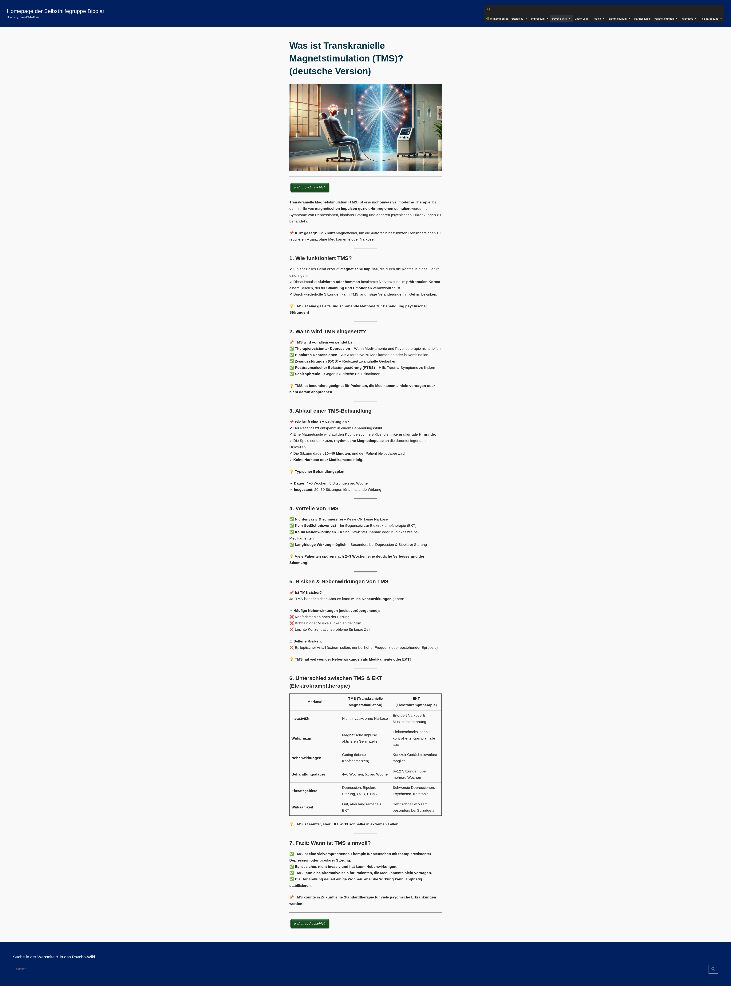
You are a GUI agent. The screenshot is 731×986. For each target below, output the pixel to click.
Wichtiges (687, 18)
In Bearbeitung (709, 18)
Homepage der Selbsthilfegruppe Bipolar (55, 11)
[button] (604, 10)
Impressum (538, 18)
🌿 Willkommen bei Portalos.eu (505, 18)
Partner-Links (642, 18)
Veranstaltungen (664, 18)
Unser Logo (582, 18)
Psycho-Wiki (559, 18)
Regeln (596, 18)
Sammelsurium (618, 18)
